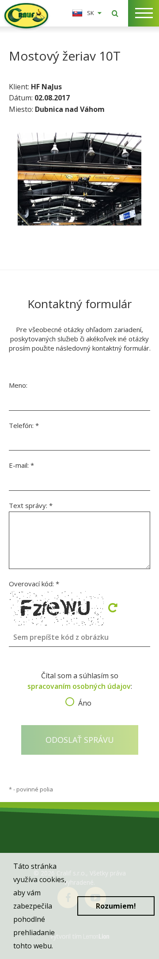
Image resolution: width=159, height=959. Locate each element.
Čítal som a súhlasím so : (79, 687)
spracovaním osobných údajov (79, 686)
